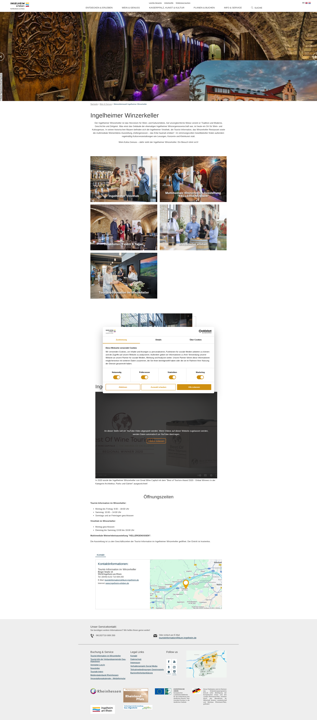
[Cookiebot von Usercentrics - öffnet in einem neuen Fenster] (200, 331)
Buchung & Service (101, 652)
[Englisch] (306, 3)
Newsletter (95, 668)
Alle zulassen (194, 387)
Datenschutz (135, 659)
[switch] (144, 377)
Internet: (113, 583)
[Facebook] (168, 661)
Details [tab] (159, 340)
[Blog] (168, 667)
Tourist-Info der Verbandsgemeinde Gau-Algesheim (108, 660)
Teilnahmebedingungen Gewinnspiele (147, 670)
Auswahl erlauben (158, 387)
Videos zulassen (156, 441)
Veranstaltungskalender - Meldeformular (107, 678)
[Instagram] (174, 667)
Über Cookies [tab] (196, 340)
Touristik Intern (96, 672)
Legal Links (137, 652)
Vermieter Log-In (97, 665)
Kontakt (133, 656)
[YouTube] (174, 661)
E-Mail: (118, 580)
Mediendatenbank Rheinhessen (104, 675)
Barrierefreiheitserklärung (141, 673)
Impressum (135, 663)
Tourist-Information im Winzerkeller (105, 656)
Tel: (111, 577)
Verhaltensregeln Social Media (143, 666)
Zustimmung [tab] (121, 340)
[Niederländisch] (309, 3)
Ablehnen (123, 387)
